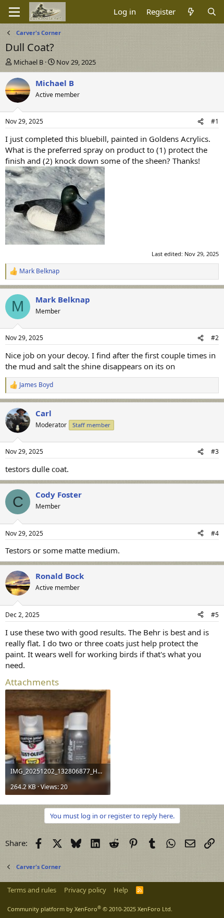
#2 (215, 337)
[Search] (212, 11)
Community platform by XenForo (89, 909)
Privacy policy (85, 890)
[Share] (200, 122)
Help (121, 890)
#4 (215, 533)
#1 (215, 121)
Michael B (28, 62)
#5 (215, 614)
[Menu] (14, 12)
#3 (215, 451)
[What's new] (191, 11)
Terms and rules (31, 890)
